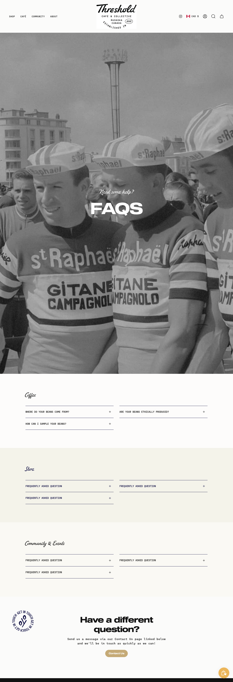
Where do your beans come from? (47, 411)
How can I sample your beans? (45, 423)
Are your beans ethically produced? (144, 411)
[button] (12, 16)
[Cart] (222, 16)
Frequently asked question (43, 486)
